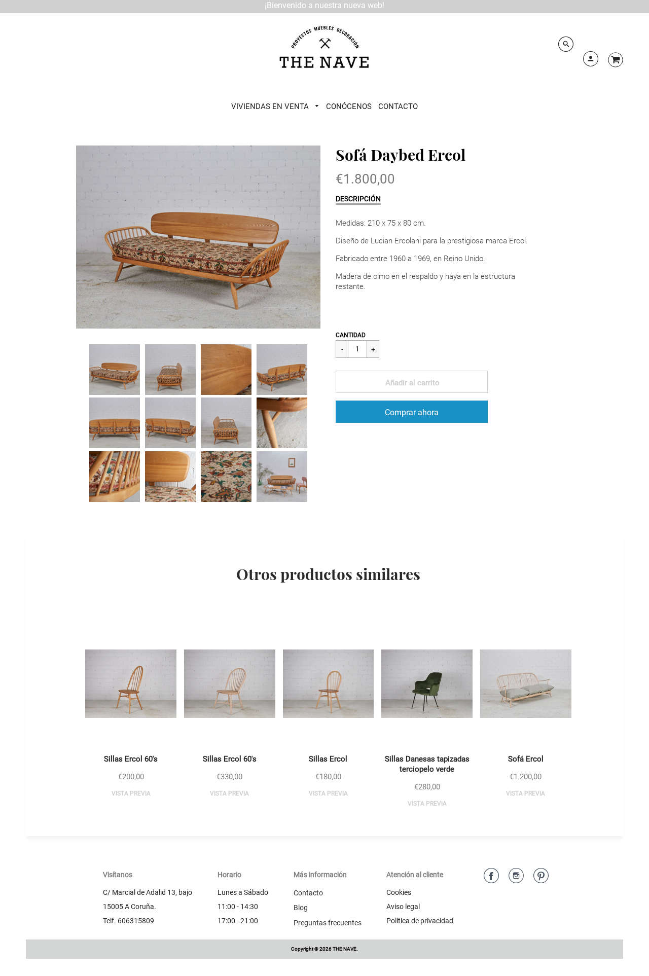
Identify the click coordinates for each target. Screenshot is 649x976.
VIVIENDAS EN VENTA (271, 106)
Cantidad (351, 335)
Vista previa (131, 793)
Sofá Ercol (526, 759)
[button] (412, 382)
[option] (198, 237)
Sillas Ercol (328, 759)
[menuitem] (275, 106)
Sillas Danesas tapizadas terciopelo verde (427, 764)
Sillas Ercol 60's (131, 759)
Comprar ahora (412, 412)
